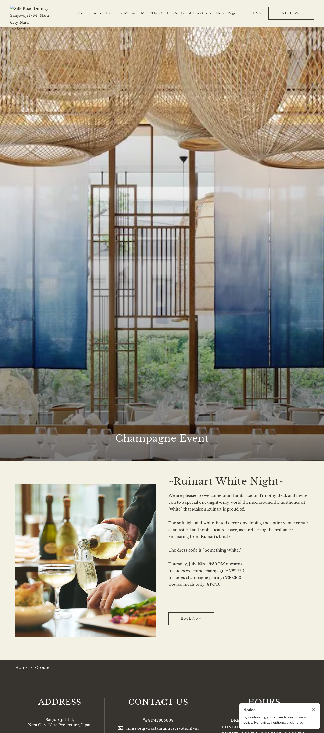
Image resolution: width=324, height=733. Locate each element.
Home (83, 13)
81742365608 (160, 720)
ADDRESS (59, 702)
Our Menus (126, 13)
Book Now (191, 618)
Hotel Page (226, 13)
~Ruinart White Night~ (226, 481)
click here (294, 722)
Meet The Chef (155, 13)
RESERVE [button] (291, 13)
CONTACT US (158, 702)
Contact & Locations (192, 13)
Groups (42, 667)
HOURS (264, 702)
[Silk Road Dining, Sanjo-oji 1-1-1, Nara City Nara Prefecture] (29, 11)
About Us (102, 13)
